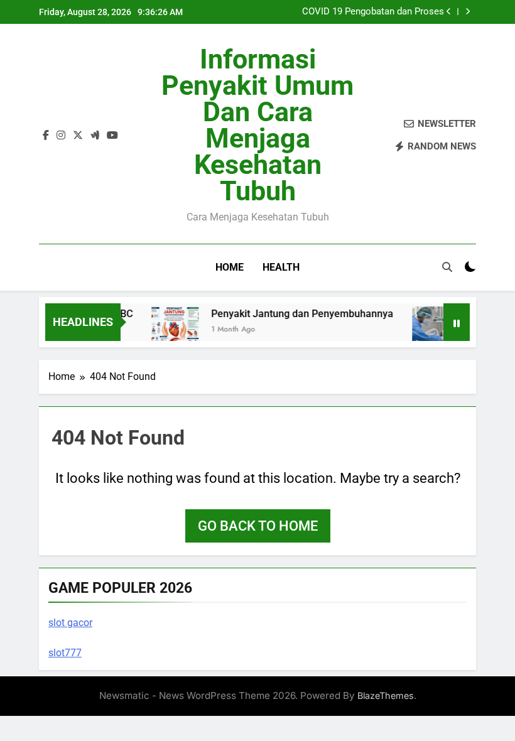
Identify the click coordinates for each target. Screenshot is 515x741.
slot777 (65, 653)
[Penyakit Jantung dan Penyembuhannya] (171, 330)
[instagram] (61, 135)
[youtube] (112, 135)
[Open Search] (447, 267)
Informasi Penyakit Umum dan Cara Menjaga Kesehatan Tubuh (257, 125)
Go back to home (258, 526)
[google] (95, 135)
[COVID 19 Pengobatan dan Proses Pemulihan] (431, 330)
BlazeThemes (385, 695)
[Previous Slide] (448, 11)
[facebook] (46, 135)
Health (281, 267)
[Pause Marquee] (456, 322)
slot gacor (70, 623)
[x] (78, 135)
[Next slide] (467, 11)
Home (229, 267)
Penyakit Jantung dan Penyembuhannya (298, 314)
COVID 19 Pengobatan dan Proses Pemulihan (373, 12)
